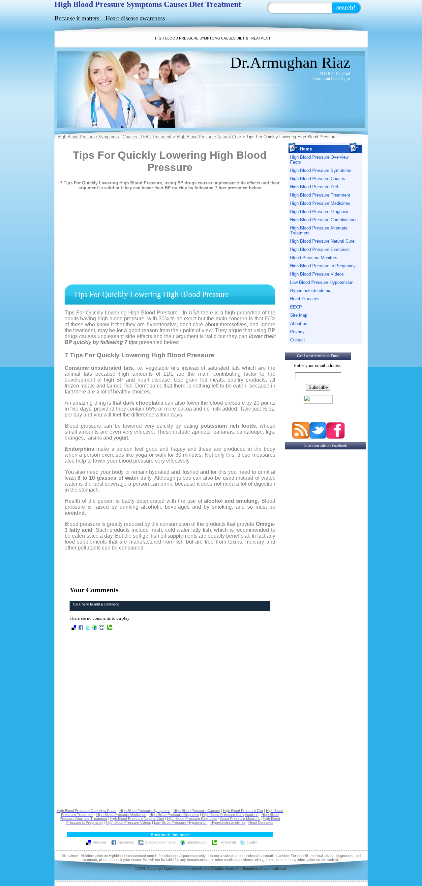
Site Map (298, 315)
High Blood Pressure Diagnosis (319, 211)
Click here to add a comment (96, 604)
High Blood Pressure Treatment (320, 195)
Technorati (227, 842)
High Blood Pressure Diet (314, 186)
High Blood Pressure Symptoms (320, 170)
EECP (296, 307)
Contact (297, 339)
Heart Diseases (304, 298)
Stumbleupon (197, 842)
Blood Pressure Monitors (313, 257)
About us (298, 323)
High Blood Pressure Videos (317, 274)
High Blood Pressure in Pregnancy (323, 265)
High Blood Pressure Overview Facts (319, 160)
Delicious (99, 842)
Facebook (126, 842)
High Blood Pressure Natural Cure (209, 136)
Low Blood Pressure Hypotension (321, 282)
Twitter (252, 842)
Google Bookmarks (160, 842)
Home (306, 149)
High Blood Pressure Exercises (320, 249)
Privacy (297, 331)
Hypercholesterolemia (310, 290)
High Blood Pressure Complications (324, 219)
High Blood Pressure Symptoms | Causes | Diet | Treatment (114, 136)
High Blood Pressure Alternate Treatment (318, 230)
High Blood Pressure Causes (317, 178)
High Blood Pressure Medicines (320, 203)
